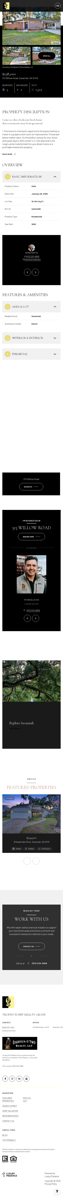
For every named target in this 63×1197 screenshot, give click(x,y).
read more (14, 728)
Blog (4, 1135)
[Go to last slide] (27, 272)
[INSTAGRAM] (12, 1079)
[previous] (27, 861)
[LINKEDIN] (19, 1079)
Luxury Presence (52, 1176)
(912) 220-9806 (32, 256)
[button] (31, 946)
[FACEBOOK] (5, 1079)
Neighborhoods (10, 1116)
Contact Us (8, 1121)
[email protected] (8, 1031)
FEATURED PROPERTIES (8, 1099)
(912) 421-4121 (27, 1099)
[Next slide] (35, 272)
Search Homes (9, 1106)
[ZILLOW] (26, 1079)
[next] (35, 861)
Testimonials (9, 1140)
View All (47, 56)
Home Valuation (10, 1111)
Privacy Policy (51, 1184)
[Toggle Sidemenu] (58, 6)
